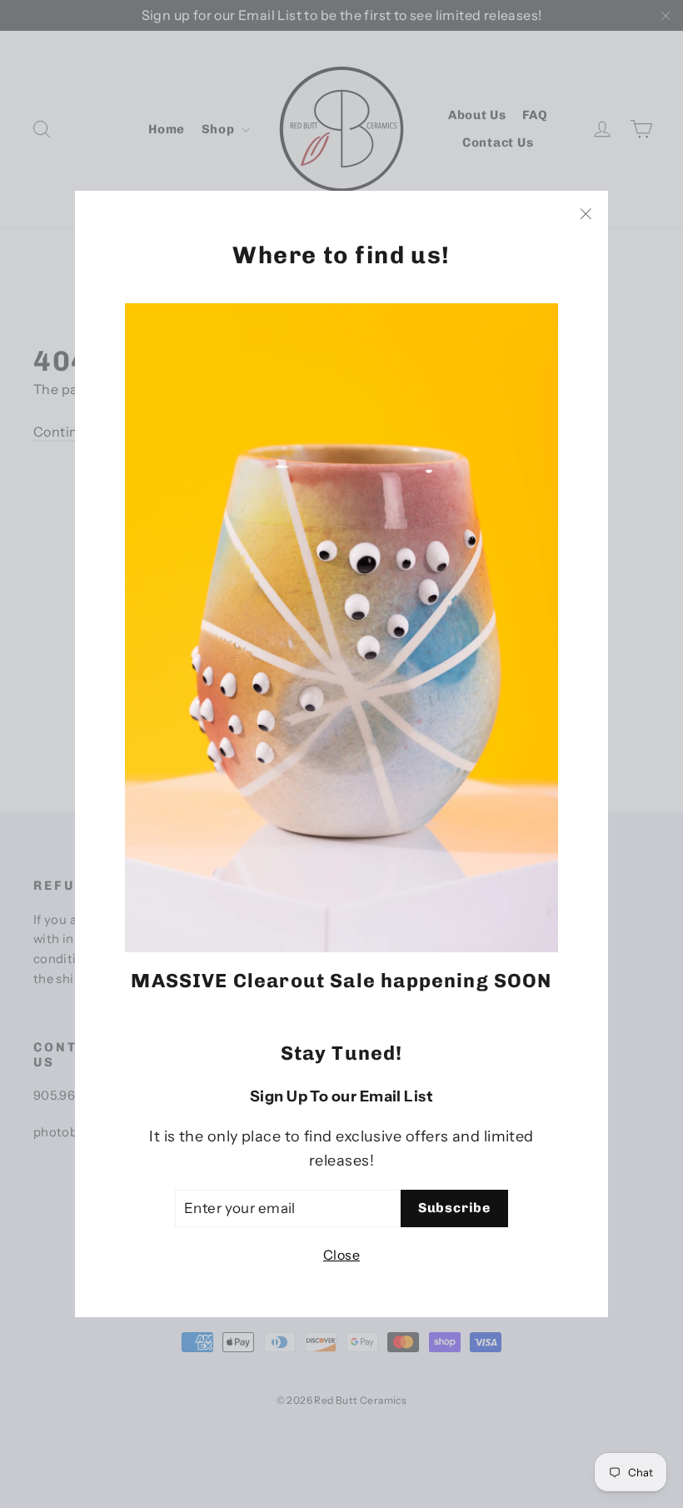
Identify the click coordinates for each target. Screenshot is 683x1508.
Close (341, 1254)
